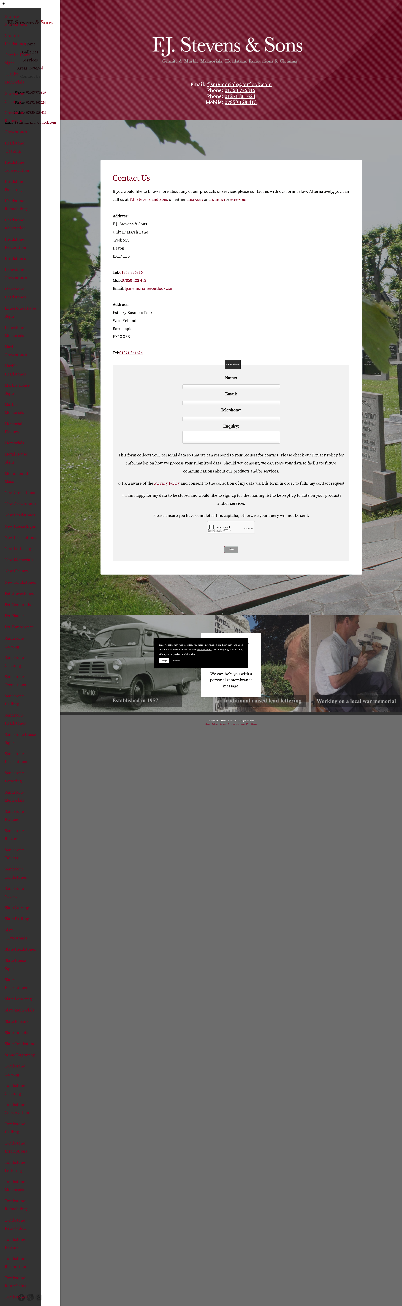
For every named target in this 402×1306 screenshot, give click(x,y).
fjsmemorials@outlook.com (239, 84)
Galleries (215, 724)
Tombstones (16, 1297)
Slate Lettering (18, 999)
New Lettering (18, 548)
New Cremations (20, 492)
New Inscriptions (20, 537)
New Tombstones (20, 582)
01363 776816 (240, 90)
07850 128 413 (241, 102)
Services (223, 724)
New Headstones (20, 515)
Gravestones (16, 132)
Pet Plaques (15, 616)
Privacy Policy (204, 649)
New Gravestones (20, 504)
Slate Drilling (17, 919)
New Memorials (19, 560)
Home (207, 724)
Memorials (14, 443)
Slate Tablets (16, 1032)
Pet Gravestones (19, 593)
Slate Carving (17, 907)
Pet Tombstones (19, 627)
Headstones (15, 258)
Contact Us (245, 724)
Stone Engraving (20, 1055)
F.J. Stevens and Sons (149, 199)
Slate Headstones (20, 949)
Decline (176, 660)
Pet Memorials (18, 604)
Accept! (164, 660)
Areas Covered (233, 724)
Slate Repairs (17, 1021)
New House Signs (20, 526)
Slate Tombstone (20, 1044)
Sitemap (254, 724)
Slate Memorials (19, 1010)
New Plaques (16, 571)
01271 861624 (240, 96)
